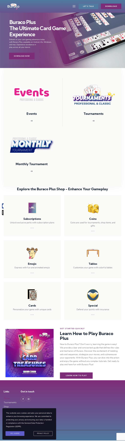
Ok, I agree (15, 433)
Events (31, 114)
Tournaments (93, 114)
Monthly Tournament (32, 164)
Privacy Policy (43, 433)
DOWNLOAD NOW (22, 56)
